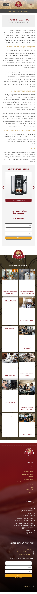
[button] (30, 4)
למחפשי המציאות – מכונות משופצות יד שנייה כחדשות (10, 301)
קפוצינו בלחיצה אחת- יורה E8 (18, 200)
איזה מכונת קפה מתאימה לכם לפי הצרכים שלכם (10, 292)
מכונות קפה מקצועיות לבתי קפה (24, 525)
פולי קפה (30, 530)
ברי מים (31, 513)
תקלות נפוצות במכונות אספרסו (10, 403)
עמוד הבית (25, 22)
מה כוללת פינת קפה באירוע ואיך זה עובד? (26, 321)
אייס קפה (30, 508)
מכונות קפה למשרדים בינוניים (25, 518)
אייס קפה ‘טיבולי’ (28, 511)
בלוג (21, 22)
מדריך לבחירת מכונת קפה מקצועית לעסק (27, 347)
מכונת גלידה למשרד (27, 434)
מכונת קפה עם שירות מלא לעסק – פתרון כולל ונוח (27, 408)
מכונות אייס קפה (28, 516)
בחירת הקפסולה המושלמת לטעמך (26, 374)
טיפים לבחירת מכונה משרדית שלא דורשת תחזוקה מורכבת (27, 292)
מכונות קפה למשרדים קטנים (25, 523)
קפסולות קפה (29, 533)
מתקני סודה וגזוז (28, 528)
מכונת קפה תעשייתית (10, 328)
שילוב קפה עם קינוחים (10, 375)
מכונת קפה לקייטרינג (10, 416)
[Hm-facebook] (7, 4)
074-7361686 (18, 218)
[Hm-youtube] (4, 4)
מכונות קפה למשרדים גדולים (25, 521)
